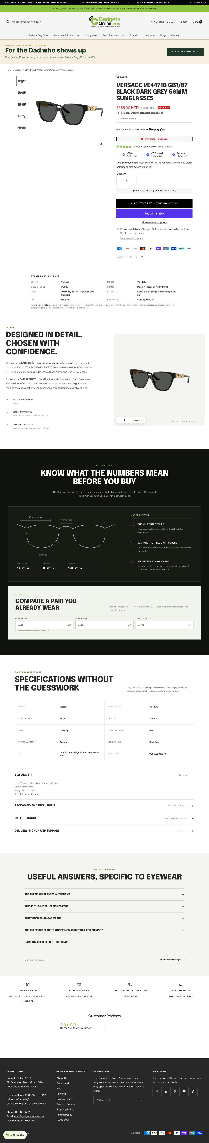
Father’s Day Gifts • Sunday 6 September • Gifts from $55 (36, 2)
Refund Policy (64, 1114)
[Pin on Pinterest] (131, 257)
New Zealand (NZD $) (162, 21)
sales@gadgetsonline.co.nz (29, 1116)
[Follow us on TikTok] (192, 1091)
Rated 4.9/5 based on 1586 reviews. (153, 146)
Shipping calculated (140, 112)
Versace (122, 77)
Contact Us (62, 1119)
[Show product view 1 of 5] (133, 420)
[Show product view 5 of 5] (143, 420)
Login (184, 21)
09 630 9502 (22, 1112)
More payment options (154, 222)
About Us (61, 1078)
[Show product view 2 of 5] (135, 420)
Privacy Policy (64, 1098)
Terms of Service (65, 1104)
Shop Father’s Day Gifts (185, 52)
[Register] (141, 1099)
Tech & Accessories (114, 35)
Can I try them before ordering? (46, 942)
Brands (134, 35)
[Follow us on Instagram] (165, 1091)
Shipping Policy (65, 1109)
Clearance (148, 35)
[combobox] (35, 22)
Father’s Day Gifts (38, 35)
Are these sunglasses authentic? (47, 894)
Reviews (176, 35)
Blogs (163, 35)
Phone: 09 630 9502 (146, 8)
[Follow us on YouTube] (183, 1091)
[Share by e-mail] (142, 257)
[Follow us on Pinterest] (174, 1091)
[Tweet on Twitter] (136, 257)
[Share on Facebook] (127, 257)
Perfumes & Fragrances (66, 35)
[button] (15, 1135)
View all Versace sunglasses (172, 959)
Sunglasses (91, 35)
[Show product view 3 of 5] (138, 420)
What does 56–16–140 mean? (42, 918)
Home (10, 69)
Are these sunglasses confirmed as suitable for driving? (63, 930)
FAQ (58, 1088)
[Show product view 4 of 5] (141, 420)
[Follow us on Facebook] (157, 1091)
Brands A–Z (62, 1083)
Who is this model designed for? (46, 906)
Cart (197, 21)
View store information (131, 238)
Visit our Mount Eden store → (23, 1120)
